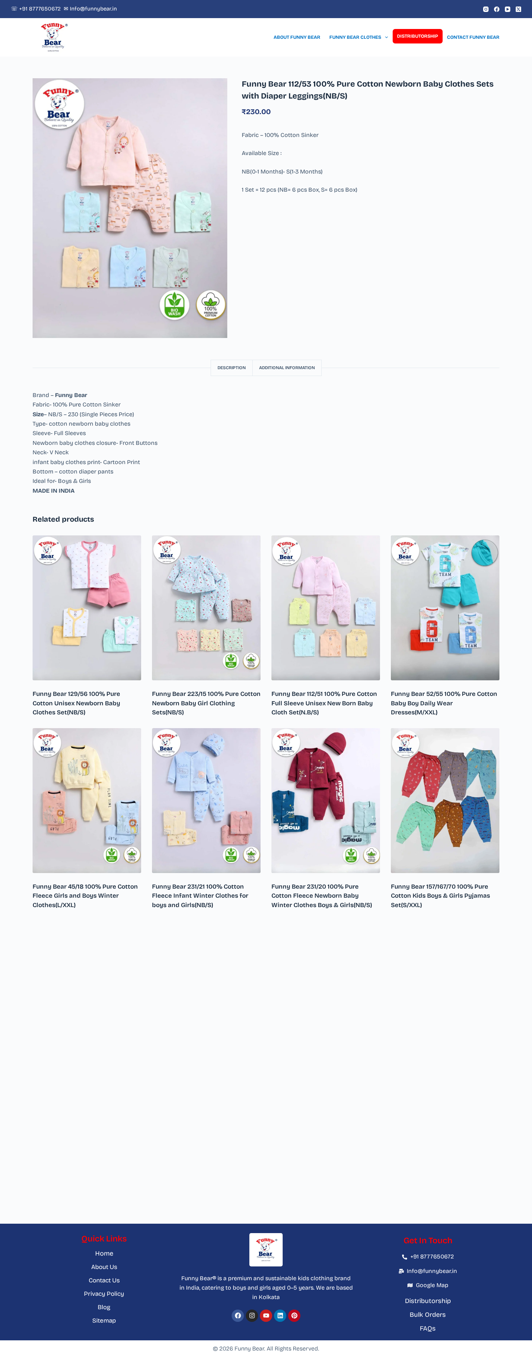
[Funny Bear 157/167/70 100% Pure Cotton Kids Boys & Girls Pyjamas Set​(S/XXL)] (445, 800)
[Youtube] (266, 1316)
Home (104, 1253)
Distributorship (428, 1301)
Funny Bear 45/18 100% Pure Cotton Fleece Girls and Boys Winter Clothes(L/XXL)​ (85, 896)
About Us (104, 1267)
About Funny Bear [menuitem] (297, 37)
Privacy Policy (104, 1294)
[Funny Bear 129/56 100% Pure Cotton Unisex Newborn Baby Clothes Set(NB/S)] (87, 607)
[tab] (232, 368)
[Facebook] (496, 9)
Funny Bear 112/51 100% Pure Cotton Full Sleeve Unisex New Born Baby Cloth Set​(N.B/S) (324, 703)
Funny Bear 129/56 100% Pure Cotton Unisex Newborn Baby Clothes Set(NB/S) (76, 703)
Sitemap (104, 1320)
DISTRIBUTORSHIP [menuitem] (417, 36)
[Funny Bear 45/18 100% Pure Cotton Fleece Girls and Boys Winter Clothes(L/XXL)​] (87, 800)
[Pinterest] (294, 1316)
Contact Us (104, 1280)
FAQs (428, 1328)
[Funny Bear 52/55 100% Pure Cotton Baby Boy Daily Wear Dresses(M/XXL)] (445, 607)
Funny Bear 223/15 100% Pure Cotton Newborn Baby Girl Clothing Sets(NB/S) (206, 703)
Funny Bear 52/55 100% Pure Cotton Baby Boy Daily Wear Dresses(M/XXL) (444, 703)
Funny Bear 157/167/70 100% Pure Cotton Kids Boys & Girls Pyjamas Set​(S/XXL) (440, 896)
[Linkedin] (280, 1316)
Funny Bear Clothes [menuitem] (355, 37)
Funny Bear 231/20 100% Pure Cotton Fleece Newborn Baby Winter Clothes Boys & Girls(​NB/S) (321, 896)
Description (232, 367)
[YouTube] (507, 9)
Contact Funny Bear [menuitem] (473, 37)
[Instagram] (486, 9)
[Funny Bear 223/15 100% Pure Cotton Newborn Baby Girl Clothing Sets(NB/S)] (206, 607)
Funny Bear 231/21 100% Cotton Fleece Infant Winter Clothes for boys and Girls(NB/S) (200, 896)
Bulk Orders (428, 1315)
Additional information (287, 367)
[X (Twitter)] (518, 9)
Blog (104, 1307)
